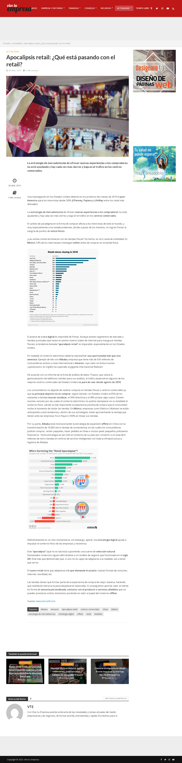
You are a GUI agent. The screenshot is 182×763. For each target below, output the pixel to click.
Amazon (55, 609)
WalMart (98, 614)
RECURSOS (106, 8)
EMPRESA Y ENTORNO (52, 8)
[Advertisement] (91, 28)
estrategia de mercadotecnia (42, 614)
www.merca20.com (45, 601)
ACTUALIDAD (123, 8)
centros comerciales (90, 609)
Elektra (114, 609)
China (105, 609)
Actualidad (17, 43)
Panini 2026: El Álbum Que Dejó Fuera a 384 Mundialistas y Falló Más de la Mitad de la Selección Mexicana (25, 671)
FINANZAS (73, 8)
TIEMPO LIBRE (142, 8)
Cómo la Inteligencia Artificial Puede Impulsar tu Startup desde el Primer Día (110, 671)
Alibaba (44, 609)
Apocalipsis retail (69, 609)
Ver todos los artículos (116, 698)
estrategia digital (66, 614)
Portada (6, 43)
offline (80, 614)
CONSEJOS (90, 8)
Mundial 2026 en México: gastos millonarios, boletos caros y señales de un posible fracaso (67, 671)
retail (88, 614)
